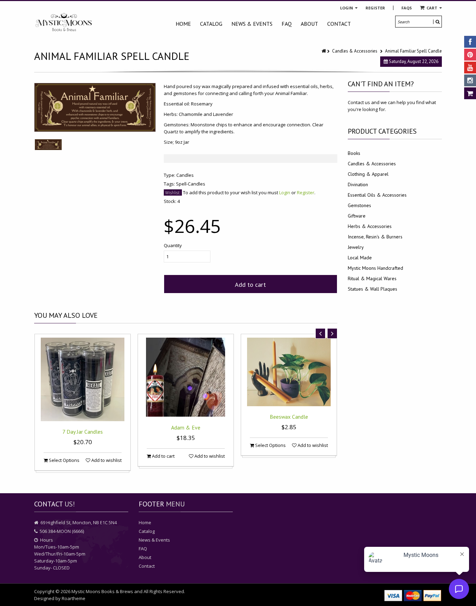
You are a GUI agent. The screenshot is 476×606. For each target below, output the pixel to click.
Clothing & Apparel (368, 174)
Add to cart (250, 285)
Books (354, 153)
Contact (339, 23)
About (309, 23)
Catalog (211, 23)
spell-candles (190, 184)
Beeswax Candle (289, 416)
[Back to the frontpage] (324, 51)
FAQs (406, 7)
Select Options (63, 460)
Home (183, 23)
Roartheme (73, 598)
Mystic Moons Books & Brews (102, 591)
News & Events (251, 23)
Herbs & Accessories (370, 226)
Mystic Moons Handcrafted (375, 268)
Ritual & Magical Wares (372, 278)
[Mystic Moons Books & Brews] (63, 22)
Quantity (173, 245)
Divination (358, 184)
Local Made (360, 257)
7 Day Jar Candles (82, 431)
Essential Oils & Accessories (377, 195)
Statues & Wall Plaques (372, 289)
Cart (431, 7)
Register (375, 7)
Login (347, 7)
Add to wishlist (106, 460)
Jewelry (356, 247)
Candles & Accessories (354, 51)
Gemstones (359, 205)
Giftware (357, 216)
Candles (185, 175)
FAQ (287, 23)
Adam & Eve (185, 427)
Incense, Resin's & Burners (375, 237)
